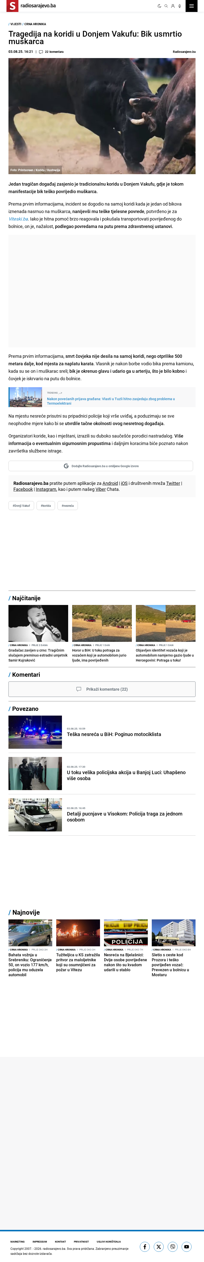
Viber (101, 489)
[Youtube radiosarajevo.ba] (187, 1247)
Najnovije (26, 912)
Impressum (40, 1241)
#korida (46, 506)
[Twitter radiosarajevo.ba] (159, 1247)
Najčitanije (26, 598)
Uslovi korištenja (109, 1241)
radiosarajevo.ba (54, 1249)
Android (110, 483)
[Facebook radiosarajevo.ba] (145, 1247)
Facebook (23, 489)
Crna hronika (35, 24)
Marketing (17, 1241)
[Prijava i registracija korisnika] (173, 6)
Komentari (26, 674)
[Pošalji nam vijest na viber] (173, 1247)
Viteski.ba (18, 219)
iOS (124, 483)
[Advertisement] (102, 291)
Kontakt (60, 1241)
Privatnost (81, 1241)
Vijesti (15, 24)
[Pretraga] (166, 6)
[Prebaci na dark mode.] (159, 6)
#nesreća (68, 506)
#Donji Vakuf (21, 506)
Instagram (46, 489)
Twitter (173, 483)
